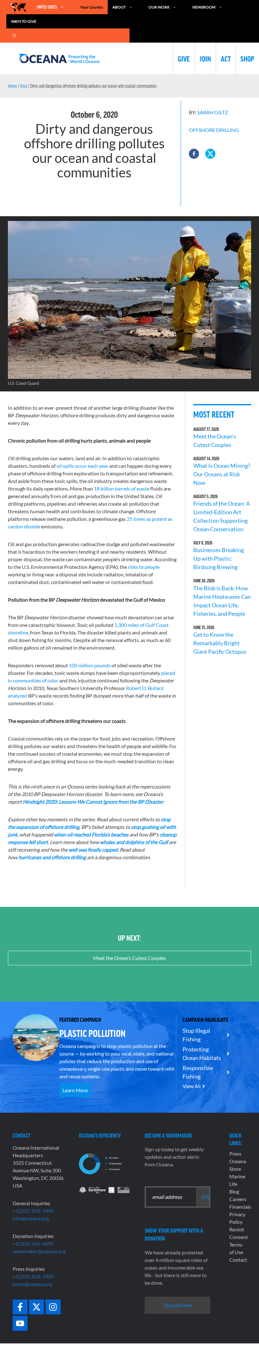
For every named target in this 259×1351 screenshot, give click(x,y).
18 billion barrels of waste (121, 488)
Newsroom (203, 7)
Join (205, 58)
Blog (23, 85)
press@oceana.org (32, 1284)
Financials (240, 1207)
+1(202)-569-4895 (33, 1244)
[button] (194, 154)
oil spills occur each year (82, 466)
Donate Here (178, 1305)
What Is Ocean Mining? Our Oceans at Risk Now (221, 474)
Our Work (159, 7)
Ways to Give (23, 21)
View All (192, 1086)
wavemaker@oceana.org (39, 1251)
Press (235, 1154)
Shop (247, 58)
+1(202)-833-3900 (33, 1211)
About (119, 7)
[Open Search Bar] (14, 35)
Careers (237, 1199)
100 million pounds (90, 665)
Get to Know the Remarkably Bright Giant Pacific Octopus (219, 643)
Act (226, 58)
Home (12, 85)
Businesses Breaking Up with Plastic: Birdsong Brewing (218, 558)
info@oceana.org (31, 1218)
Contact (238, 1260)
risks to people (144, 567)
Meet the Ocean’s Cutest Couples (129, 958)
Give (184, 58)
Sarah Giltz (212, 112)
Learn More (75, 1090)
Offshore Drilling (214, 130)
